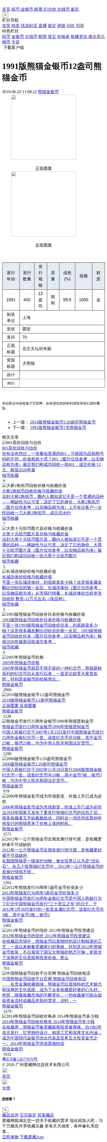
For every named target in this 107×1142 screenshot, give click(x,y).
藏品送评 (10, 1115)
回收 (70, 25)
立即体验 (10, 1137)
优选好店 (29, 25)
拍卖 (15, 25)
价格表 (63, 36)
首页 (6, 9)
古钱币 (64, 9)
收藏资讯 (79, 36)
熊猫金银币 (48, 91)
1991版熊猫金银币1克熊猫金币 (58, 427)
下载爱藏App (32, 1137)
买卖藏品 (45, 1115)
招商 (80, 25)
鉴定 (75, 9)
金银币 (27, 9)
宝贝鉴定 (28, 1115)
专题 (15, 42)
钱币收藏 (10, 475)
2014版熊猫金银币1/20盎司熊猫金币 (63, 422)
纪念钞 (50, 9)
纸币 (16, 9)
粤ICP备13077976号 (20, 1059)
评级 (61, 25)
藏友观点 (96, 36)
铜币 (6, 42)
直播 (42, 25)
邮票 (39, 9)
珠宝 (52, 36)
